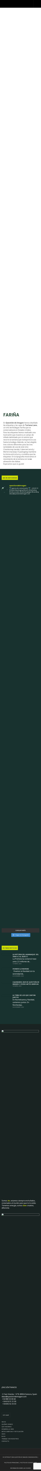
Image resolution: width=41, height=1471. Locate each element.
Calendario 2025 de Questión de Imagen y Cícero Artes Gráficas (26, 983)
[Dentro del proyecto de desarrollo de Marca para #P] (20, 578)
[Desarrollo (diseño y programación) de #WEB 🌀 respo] (20, 513)
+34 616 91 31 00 (9, 1401)
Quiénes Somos (7, 1424)
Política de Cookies (26, 1462)
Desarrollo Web (8, 1429)
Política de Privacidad (11, 1462)
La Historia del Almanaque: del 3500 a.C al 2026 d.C (26, 955)
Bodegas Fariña (18, 427)
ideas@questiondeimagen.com (14, 1396)
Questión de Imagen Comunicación (25, 1457)
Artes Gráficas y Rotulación (12, 1431)
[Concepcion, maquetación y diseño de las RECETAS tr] (20, 761)
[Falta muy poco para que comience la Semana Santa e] (20, 821)
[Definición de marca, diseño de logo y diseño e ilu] (20, 712)
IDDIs (3, 1434)
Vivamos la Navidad (21, 969)
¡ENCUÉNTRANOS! (9, 1387)
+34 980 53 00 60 (9, 1399)
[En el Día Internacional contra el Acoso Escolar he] (20, 615)
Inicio (4, 1422)
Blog (3, 1436)
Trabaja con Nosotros (10, 1439)
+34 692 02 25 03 (9, 1404)
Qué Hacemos (6, 1426)
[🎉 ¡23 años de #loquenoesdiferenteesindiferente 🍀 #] (20, 660)
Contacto (5, 1441)
